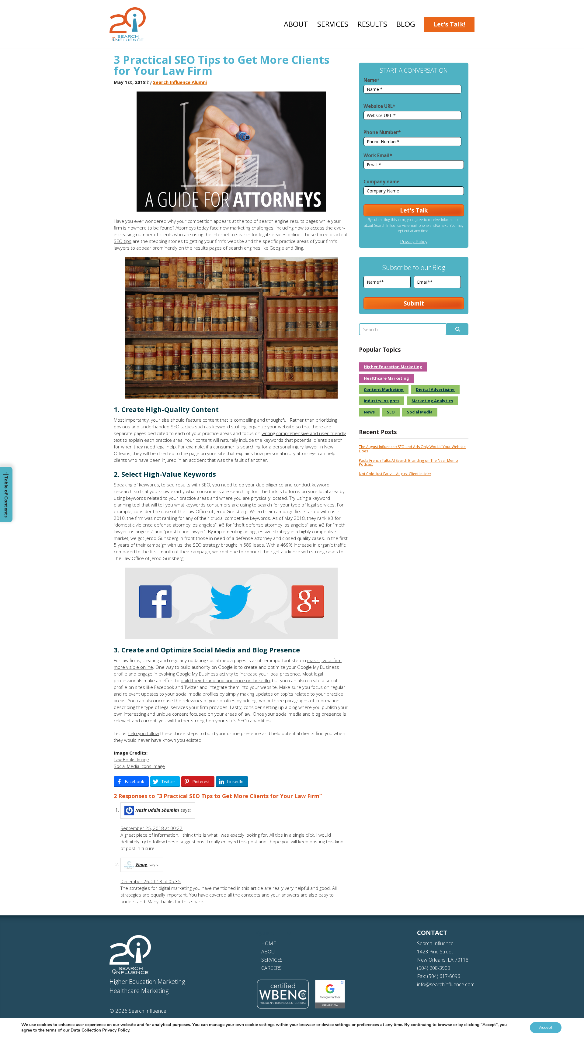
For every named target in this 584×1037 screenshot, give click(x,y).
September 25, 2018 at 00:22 (151, 828)
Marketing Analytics (432, 400)
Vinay (141, 864)
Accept (545, 1027)
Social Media (420, 412)
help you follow (143, 733)
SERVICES (272, 959)
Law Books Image (131, 759)
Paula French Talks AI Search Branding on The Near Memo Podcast (408, 462)
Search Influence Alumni (180, 82)
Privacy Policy (413, 241)
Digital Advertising (435, 389)
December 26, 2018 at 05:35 (150, 881)
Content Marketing (384, 389)
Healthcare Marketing (386, 378)
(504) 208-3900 (433, 968)
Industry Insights (381, 400)
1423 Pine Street (435, 951)
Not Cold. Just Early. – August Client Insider (395, 473)
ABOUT (269, 951)
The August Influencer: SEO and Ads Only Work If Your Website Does (412, 448)
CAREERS (271, 968)
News (369, 412)
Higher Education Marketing (393, 366)
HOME (268, 943)
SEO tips (122, 241)
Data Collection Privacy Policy (100, 1030)
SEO (391, 412)
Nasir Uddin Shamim (157, 810)
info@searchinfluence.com (445, 984)
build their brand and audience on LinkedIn (225, 680)
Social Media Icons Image (139, 766)
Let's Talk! (449, 24)
